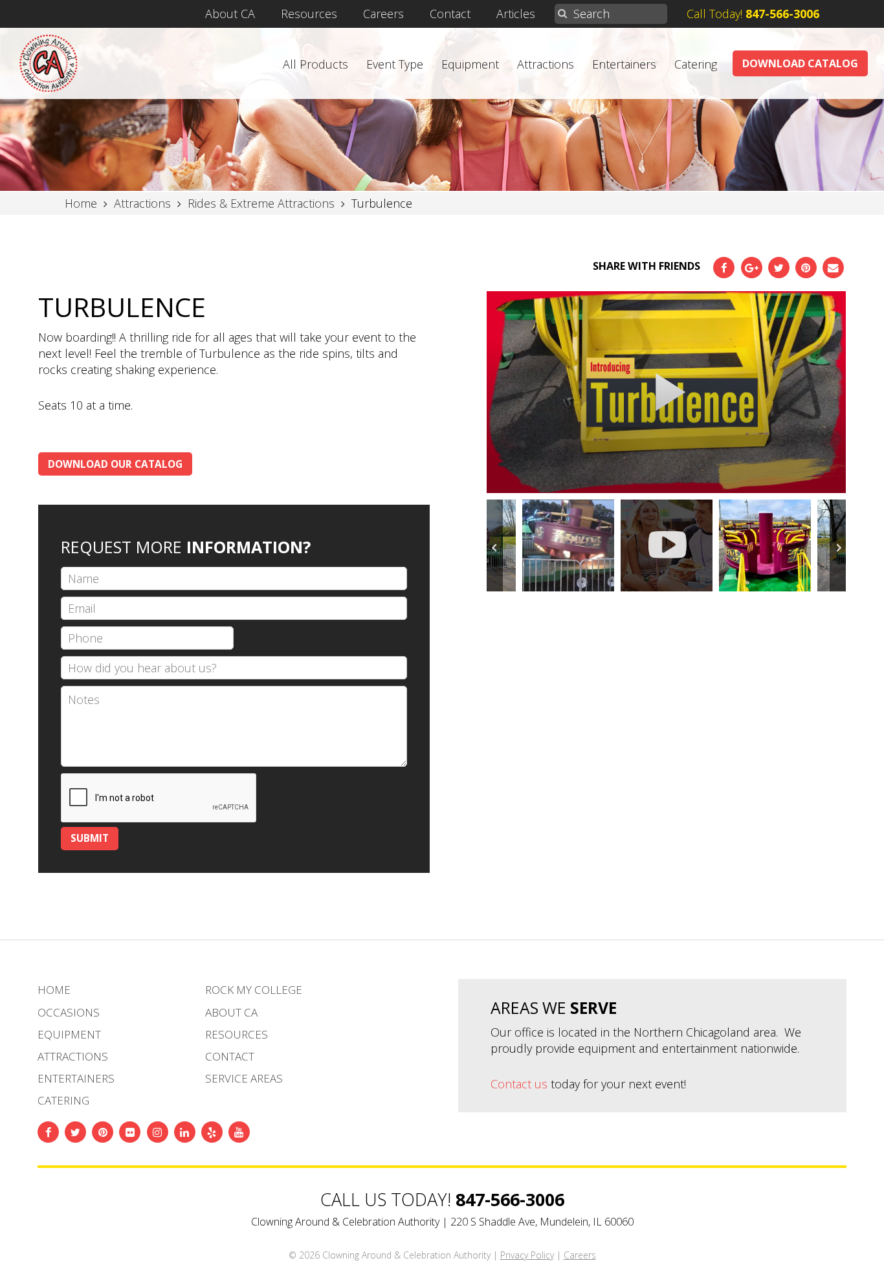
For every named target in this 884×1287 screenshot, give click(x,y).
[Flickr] (129, 1132)
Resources (309, 13)
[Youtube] (239, 1132)
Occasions (69, 1012)
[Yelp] (212, 1132)
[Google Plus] (751, 267)
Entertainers (624, 64)
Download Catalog (800, 63)
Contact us (519, 1084)
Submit (90, 837)
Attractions (545, 64)
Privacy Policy (527, 1255)
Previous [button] (495, 545)
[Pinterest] (806, 267)
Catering (695, 64)
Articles (515, 13)
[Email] (833, 267)
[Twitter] (779, 267)
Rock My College (253, 989)
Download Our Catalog (115, 463)
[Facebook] (724, 267)
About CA (230, 13)
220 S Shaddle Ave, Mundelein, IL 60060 (542, 1222)
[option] (666, 392)
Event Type (394, 64)
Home (54, 989)
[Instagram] (157, 1132)
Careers (383, 13)
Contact (450, 13)
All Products (315, 64)
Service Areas (244, 1078)
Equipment (470, 64)
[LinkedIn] (184, 1132)
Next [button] (838, 545)
